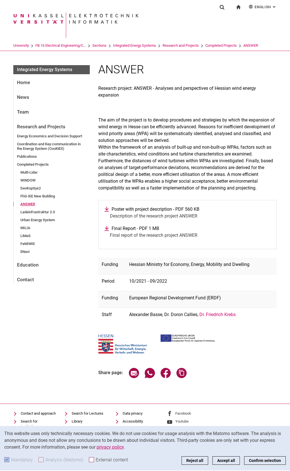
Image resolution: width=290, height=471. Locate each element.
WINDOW (27, 180)
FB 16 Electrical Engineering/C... (60, 45)
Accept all (226, 460)
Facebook (183, 413)
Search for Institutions (30, 424)
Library (77, 421)
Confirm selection (265, 460)
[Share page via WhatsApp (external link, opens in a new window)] (150, 376)
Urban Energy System (37, 220)
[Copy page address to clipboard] (181, 376)
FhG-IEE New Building (37, 196)
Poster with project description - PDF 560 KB (155, 209)
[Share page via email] (134, 376)
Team (23, 112)
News (23, 97)
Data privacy (132, 413)
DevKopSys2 (30, 188)
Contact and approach (38, 413)
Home (23, 82)
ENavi (24, 252)
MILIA (25, 228)
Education (28, 265)
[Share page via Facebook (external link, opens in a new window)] (166, 376)
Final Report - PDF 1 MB (135, 228)
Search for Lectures (87, 413)
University (21, 45)
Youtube (182, 421)
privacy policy (110, 447)
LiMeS (25, 236)
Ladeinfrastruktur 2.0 (37, 212)
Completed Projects (221, 45)
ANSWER (250, 45)
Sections (99, 45)
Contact (25, 279)
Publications (27, 156)
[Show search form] (222, 7)
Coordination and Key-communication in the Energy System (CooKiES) (49, 146)
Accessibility (133, 421)
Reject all (194, 460)
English (266, 7)
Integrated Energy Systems (134, 45)
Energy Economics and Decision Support (49, 136)
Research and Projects (181, 45)
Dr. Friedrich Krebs (217, 314)
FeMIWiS (27, 244)
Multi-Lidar (29, 172)
